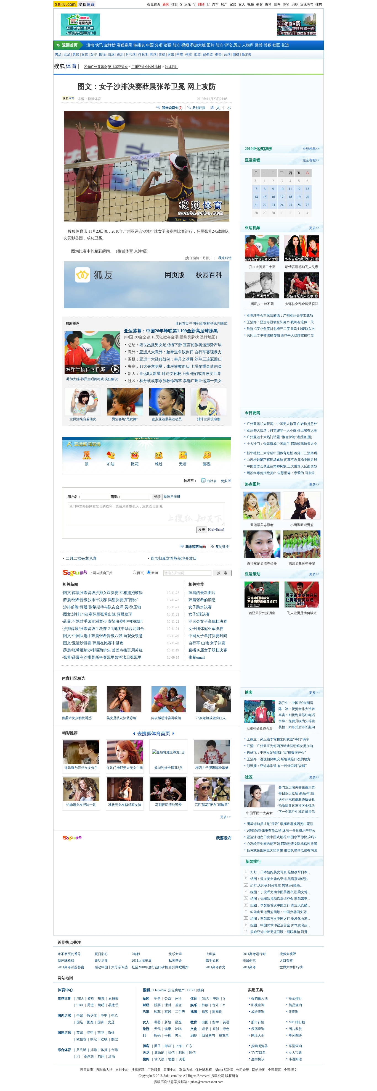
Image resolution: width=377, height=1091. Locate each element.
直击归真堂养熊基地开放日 (173, 558)
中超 (79, 1016)
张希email (197, 657)
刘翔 (101, 1056)
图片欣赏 (295, 1029)
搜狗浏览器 (259, 1046)
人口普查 (286, 961)
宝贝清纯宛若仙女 (83, 419)
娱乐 (187, 4)
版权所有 (231, 1076)
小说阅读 (295, 1059)
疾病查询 (257, 1029)
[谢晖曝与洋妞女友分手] (81, 752)
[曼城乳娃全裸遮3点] (168, 752)
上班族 (211, 954)
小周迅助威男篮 (302, 525)
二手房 (180, 1012)
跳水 (120, 54)
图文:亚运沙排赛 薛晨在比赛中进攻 (93, 643)
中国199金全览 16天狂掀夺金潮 (152, 337)
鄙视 (207, 464)
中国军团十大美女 (259, 813)
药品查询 (295, 1005)
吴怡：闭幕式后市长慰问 (296, 727)
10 (281, 189)
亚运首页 (182, 323)
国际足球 (64, 1033)
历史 (237, 45)
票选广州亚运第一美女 (202, 381)
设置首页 (86, 1070)
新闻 (166, 4)
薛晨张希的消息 (202, 600)
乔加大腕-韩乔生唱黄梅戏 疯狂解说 (92, 379)
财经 (201, 4)
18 (290, 197)
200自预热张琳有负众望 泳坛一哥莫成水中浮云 (281, 830)
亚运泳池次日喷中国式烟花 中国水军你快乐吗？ (282, 837)
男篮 (76, 54)
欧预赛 (81, 1039)
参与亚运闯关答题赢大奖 (296, 787)
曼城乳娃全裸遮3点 (168, 768)
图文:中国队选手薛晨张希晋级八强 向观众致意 (103, 636)
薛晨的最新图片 (202, 593)
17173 (191, 990)
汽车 (215, 4)
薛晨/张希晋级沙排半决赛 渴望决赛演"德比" (100, 600)
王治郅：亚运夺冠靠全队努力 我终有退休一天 (280, 322)
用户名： (74, 497)
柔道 (197, 54)
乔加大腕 (198, 45)
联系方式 (186, 1070)
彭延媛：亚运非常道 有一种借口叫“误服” (277, 766)
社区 (276, 45)
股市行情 (257, 1022)
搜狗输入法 (259, 998)
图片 (210, 45)
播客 (259, 4)
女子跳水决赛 (200, 607)
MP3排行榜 (297, 1022)
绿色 (226, 1029)
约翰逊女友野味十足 (81, 805)
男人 (178, 1035)
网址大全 (257, 1035)
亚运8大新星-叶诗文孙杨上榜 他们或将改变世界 (180, 374)
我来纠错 (225, 258)
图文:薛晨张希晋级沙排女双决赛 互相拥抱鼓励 (103, 593)
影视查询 (257, 1005)
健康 (167, 1029)
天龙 (146, 1053)
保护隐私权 (203, 1070)
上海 (178, 1046)
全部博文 (290, 1070)
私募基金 (175, 961)
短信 (171, 1053)
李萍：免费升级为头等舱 (296, 721)
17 (281, 197)
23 (273, 205)
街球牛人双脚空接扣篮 (297, 335)
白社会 (212, 481)
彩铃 (182, 1053)
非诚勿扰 (249, 961)
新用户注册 (172, 496)
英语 (226, 1022)
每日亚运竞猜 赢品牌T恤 (296, 793)
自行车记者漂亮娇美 (262, 564)
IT (208, 4)
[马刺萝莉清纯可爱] (168, 789)
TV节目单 (258, 1053)
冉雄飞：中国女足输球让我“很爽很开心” (276, 753)
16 (273, 197)
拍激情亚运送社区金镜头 (296, 806)
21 (256, 205)
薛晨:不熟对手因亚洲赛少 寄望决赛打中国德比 (103, 621)
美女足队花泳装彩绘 (121, 718)
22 (264, 205)
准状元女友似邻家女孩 (124, 805)
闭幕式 (222, 323)
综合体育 (64, 1050)
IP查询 (293, 1012)
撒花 (135, 464)
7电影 (136, 954)
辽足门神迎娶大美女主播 (125, 768)
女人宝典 (295, 1053)
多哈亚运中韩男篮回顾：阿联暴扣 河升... (280, 932)
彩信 (192, 1053)
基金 (178, 1005)
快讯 (99, 45)
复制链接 (198, 108)
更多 (224, 481)
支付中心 (122, 1070)
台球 (227, 54)
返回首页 (70, 45)
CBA (79, 1005)
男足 (58, 54)
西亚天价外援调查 (262, 613)
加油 (111, 464)
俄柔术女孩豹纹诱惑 (77, 718)
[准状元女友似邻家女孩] (125, 789)
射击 (171, 54)
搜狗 (318, 4)
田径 (102, 54)
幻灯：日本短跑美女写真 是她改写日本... (280, 872)
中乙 (114, 1016)
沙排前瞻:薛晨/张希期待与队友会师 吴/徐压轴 (102, 607)
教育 (193, 1022)
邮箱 (168, 1046)
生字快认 (257, 1059)
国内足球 (64, 1016)
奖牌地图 (208, 337)
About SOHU (224, 1070)
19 (299, 197)
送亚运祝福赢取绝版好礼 (296, 799)
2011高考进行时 (254, 954)
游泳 (111, 54)
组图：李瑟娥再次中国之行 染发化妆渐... (280, 919)
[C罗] (212, 789)
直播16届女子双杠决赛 (208, 650)
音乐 (215, 1005)
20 (307, 197)
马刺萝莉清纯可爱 (168, 805)
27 (307, 205)
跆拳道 (208, 54)
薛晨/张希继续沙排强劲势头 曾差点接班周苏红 (103, 650)
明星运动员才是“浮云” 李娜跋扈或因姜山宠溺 (280, 824)
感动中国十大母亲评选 (111, 967)
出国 (205, 1022)
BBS (294, 4)
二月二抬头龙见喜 (81, 558)
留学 (215, 1022)
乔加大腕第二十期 (262, 267)
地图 (171, 1059)
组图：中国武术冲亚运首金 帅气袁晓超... (280, 925)
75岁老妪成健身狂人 (211, 718)
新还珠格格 (66, 961)
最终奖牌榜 (189, 337)
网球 (153, 54)
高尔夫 (246, 54)
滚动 (90, 45)
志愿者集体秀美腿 (302, 564)
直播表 (113, 998)
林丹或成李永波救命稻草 (160, 381)
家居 (233, 4)
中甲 (104, 1016)
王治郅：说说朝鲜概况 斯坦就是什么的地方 (278, 759)
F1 (78, 1056)
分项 (159, 45)
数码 (157, 1035)
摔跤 (188, 54)
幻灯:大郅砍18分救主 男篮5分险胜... (276, 885)
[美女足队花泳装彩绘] (124, 699)
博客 (286, 4)
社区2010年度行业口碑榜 (150, 967)
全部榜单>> (311, 149)
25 (290, 205)
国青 (100, 1022)
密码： (116, 497)
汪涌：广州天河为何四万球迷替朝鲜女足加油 (280, 746)
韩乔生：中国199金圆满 (295, 703)
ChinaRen (159, 990)
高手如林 (212, 961)
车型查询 (295, 1046)
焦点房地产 (176, 990)
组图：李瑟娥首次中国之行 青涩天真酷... (280, 905)
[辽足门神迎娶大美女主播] (125, 752)
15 (264, 197)
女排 (93, 54)
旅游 (146, 1029)
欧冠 (93, 1039)
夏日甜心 (101, 954)
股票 (157, 1005)
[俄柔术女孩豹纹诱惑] (79, 699)
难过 (159, 464)
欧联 (104, 1039)
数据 (114, 1039)
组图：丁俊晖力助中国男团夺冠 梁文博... (280, 892)
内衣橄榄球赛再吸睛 (166, 718)
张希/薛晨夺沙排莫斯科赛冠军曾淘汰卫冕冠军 (102, 657)
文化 (193, 1029)
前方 (176, 45)
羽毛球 (143, 54)
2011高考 (249, 967)
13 (307, 189)
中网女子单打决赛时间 (208, 636)
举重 (179, 54)
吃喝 (178, 1029)
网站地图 (258, 1070)
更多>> (225, 817)
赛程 (206, 323)
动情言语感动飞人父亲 (301, 267)
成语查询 (257, 1012)
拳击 (218, 54)
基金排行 (295, 998)
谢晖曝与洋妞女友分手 (81, 768)
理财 (167, 1005)
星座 (178, 1022)
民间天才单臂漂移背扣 (263, 335)
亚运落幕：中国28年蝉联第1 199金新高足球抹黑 (171, 330)
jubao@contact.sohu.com (206, 1082)
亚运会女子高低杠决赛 (208, 621)
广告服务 (154, 1070)
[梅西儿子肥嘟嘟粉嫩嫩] (212, 752)
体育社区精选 (73, 678)
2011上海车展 (142, 961)
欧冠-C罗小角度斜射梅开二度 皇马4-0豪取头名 (281, 329)
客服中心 (170, 1070)
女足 (67, 54)
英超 (79, 1033)
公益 (167, 998)
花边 (285, 45)
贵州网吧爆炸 (179, 967)
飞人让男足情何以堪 (302, 613)
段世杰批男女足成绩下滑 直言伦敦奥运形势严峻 (180, 345)
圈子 (157, 1046)
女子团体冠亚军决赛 (206, 629)
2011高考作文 (215, 967)
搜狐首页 (153, 4)
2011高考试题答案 (71, 967)
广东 (189, 1046)
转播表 (139, 45)
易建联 (113, 1005)
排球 (93, 1050)
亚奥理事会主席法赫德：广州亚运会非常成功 (280, 315)
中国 (150, 45)
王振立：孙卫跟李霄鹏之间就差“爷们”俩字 (278, 739)
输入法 (159, 1059)
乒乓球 (131, 54)
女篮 (84, 54)
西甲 (100, 1033)
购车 (157, 1012)
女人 (241, 4)
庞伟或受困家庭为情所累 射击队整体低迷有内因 (282, 850)
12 (299, 189)
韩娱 (205, 1005)
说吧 (182, 1059)
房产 (224, 4)
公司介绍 (242, 1070)
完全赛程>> (311, 160)
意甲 (90, 1033)
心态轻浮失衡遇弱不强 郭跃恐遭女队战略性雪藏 (282, 844)
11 (290, 189)
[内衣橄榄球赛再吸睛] (168, 699)
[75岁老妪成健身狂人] (213, 699)
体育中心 (65, 990)
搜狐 (146, 990)
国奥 (90, 1022)
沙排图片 (171, 67)
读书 (205, 1029)
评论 (228, 45)
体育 (174, 4)
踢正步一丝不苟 (262, 304)
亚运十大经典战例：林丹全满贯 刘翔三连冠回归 (180, 359)
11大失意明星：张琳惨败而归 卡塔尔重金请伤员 (180, 366)
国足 (79, 1022)
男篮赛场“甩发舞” (125, 419)
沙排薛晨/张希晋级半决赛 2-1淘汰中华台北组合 (103, 629)
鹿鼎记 (159, 1053)
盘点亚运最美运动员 (167, 419)
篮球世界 (64, 998)
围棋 (236, 54)
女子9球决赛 (199, 614)
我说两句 (306, 4)
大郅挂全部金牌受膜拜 (301, 304)
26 (299, 205)
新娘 (167, 1022)
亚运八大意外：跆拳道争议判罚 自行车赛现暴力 (180, 352)
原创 (215, 1029)
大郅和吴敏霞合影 (259, 728)
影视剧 (217, 1012)
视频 (250, 4)
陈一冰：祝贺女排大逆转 (296, 709)
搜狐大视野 (288, 954)
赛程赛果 (124, 45)
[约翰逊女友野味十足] (81, 789)
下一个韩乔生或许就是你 (296, 812)
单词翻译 (295, 1035)
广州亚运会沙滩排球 (146, 67)
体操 (162, 54)
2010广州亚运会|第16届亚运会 (106, 67)
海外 (111, 1033)
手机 (167, 1035)
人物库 (248, 45)
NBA (80, 998)
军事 (157, 998)
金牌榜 (110, 45)
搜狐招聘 (138, 1070)
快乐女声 (175, 954)
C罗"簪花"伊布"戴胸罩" (212, 805)
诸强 (167, 45)
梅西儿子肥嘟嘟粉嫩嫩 (212, 768)
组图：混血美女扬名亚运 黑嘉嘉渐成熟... (280, 879)
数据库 (92, 1016)
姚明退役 (101, 961)
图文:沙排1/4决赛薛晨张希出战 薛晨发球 (97, 614)
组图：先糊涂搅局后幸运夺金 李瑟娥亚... (280, 899)
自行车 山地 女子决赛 (207, 643)
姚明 (101, 1005)
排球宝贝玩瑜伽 (208, 419)
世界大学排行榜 (291, 967)
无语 (183, 464)
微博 (268, 4)
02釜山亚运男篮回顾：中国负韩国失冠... (279, 912)
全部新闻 (274, 1070)
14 (256, 197)
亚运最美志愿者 (262, 525)
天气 (157, 1029)
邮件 (277, 4)
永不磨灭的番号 (69, 954)
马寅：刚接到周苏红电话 (296, 715)
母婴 (157, 1022)
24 (281, 205)
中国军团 (196, 323)
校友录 (224, 1035)
